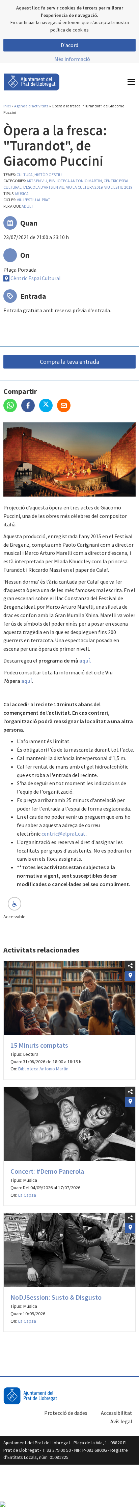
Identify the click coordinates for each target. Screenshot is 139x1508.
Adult (27, 206)
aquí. (85, 660)
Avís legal (121, 1421)
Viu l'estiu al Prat (33, 199)
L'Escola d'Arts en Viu (43, 187)
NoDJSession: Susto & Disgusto (56, 1297)
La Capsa (27, 1195)
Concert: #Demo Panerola (47, 1171)
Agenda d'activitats (31, 105)
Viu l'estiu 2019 (118, 187)
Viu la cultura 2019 (84, 187)
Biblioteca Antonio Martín (75, 180)
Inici (7, 105)
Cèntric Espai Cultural (35, 278)
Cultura (25, 174)
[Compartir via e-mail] (65, 406)
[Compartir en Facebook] (30, 406)
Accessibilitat (116, 1412)
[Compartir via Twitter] (48, 406)
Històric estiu (48, 174)
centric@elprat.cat (63, 833)
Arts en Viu (37, 180)
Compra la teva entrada (69, 361)
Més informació (72, 59)
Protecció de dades (65, 1412)
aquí (26, 680)
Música (22, 193)
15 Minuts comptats (39, 1045)
